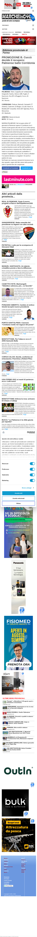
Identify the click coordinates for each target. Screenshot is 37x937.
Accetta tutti (18, 493)
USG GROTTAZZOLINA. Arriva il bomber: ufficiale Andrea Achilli (19, 749)
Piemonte (23, 859)
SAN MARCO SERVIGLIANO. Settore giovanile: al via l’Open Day (20, 743)
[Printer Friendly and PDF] (5, 172)
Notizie (6, 29)
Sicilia (22, 865)
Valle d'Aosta (24, 861)
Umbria (23, 870)
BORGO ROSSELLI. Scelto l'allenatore (18, 712)
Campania (6, 862)
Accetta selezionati (18, 498)
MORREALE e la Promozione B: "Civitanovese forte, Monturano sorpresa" (20, 738)
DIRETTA (24, 34)
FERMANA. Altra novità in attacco (17, 727)
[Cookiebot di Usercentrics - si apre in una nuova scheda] (27, 432)
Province (7, 25)
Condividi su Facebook (10, 168)
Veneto (22, 872)
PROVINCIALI (6, 34)
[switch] (32, 469)
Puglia (22, 862)
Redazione (6, 877)
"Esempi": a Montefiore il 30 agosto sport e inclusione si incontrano (20, 701)
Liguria (5, 869)
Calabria (6, 861)
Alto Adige (23, 869)
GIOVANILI (15, 34)
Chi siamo (6, 878)
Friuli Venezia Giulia (8, 866)
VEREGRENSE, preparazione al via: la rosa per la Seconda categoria (20, 707)
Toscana (23, 866)
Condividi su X (26, 168)
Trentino (23, 868)
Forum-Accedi (8, 10)
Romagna (6, 865)
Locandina (6, 882)
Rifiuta (18, 503)
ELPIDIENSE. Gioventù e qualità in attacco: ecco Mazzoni (20, 717)
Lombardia (6, 870)
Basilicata (6, 859)
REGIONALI (27, 32)
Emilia (5, 863)
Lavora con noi (7, 880)
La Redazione (20, 184)
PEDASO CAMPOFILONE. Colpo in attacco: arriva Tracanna (18, 722)
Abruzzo (5, 858)
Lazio (5, 868)
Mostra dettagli (27, 488)
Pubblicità (6, 884)
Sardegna (23, 863)
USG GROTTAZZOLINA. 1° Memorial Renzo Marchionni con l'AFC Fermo (19, 732)
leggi (30, 217)
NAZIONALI (18, 32)
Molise (22, 858)
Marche (5, 872)
